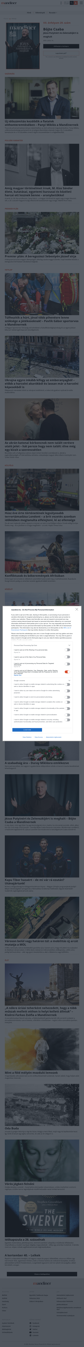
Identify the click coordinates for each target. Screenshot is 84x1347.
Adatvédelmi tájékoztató (53, 737)
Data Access (39, 737)
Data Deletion (27, 737)
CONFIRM (27, 730)
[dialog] (42, 673)
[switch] (67, 649)
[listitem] (42, 645)
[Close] (77, 610)
